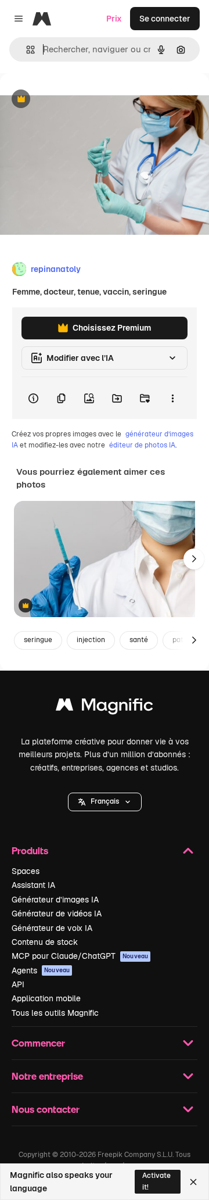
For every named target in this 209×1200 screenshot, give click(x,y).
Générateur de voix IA (52, 928)
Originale (76, 99)
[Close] (193, 1182)
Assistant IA (33, 885)
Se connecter (164, 18)
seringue (38, 639)
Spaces (25, 871)
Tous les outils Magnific (55, 1013)
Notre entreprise (47, 1076)
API (18, 984)
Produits (30, 850)
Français (105, 801)
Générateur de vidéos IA (57, 913)
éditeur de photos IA (142, 445)
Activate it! (156, 1181)
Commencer (38, 1043)
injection (91, 639)
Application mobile (46, 998)
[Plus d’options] (172, 398)
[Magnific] (104, 707)
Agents (41, 970)
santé (138, 639)
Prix (114, 18)
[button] (105, 802)
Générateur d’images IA (55, 899)
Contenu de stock (45, 942)
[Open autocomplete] (26, 49)
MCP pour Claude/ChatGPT (80, 956)
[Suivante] (193, 559)
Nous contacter (46, 1109)
